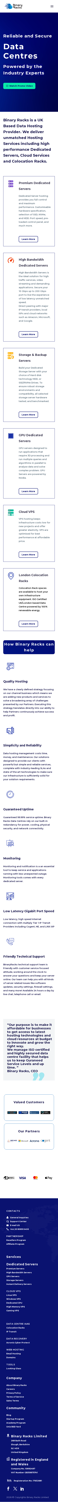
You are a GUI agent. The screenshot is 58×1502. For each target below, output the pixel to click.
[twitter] (15, 1489)
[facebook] (8, 1489)
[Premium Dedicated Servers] (29, 211)
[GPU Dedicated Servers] (29, 463)
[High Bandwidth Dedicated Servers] (29, 297)
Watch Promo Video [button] (19, 86)
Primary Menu (52, 6)
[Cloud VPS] (29, 533)
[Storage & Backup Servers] (29, 385)
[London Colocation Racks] (29, 599)
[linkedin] (22, 1489)
